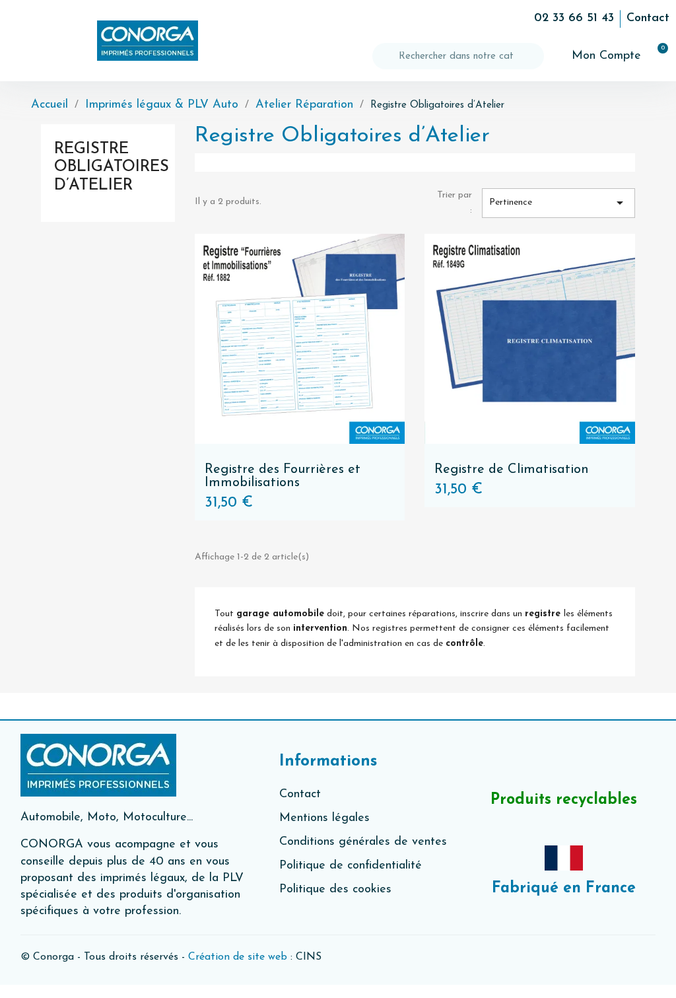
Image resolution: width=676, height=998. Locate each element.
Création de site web (237, 957)
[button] (23, 40)
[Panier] (656, 56)
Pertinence (558, 203)
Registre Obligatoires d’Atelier (111, 167)
